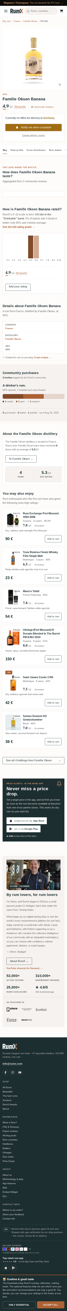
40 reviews (39, 565)
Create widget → (42, 357)
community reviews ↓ (43, 107)
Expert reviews (10, 1131)
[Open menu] (6, 11)
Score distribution (36, 150)
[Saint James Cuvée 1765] (13, 683)
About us (7, 1175)
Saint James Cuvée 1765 (38, 677)
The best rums (10, 1096)
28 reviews (39, 526)
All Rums (7, 1087)
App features (9, 1183)
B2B (5, 1187)
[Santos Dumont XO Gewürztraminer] (13, 722)
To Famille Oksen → (21, 458)
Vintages (7, 1152)
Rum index (8, 1156)
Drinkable (20, 106)
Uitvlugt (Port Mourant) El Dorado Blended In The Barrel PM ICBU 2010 (41, 633)
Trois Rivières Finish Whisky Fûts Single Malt (40, 554)
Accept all (50, 1305)
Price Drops (9, 1161)
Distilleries (8, 1144)
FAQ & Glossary (11, 1127)
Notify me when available (36, 127)
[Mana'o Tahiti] (13, 597)
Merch (6, 1109)
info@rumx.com (12, 1063)
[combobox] (41, 11)
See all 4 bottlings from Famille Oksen (33, 760)
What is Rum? (10, 1122)
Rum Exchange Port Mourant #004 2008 (41, 515)
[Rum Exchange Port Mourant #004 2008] (13, 519)
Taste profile (16, 150)
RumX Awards (10, 1104)
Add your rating (18, 286)
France (9, 328)
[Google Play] (13, 1268)
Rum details (55, 150)
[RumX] (16, 11)
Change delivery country (33, 135)
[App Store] (6, 1268)
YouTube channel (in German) (24, 968)
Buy (5, 150)
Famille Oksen (13, 339)
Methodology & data (13, 1179)
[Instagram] (13, 1072)
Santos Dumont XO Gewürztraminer (35, 718)
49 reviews (39, 603)
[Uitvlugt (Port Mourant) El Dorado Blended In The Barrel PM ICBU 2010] (13, 637)
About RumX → (19, 961)
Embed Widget (10, 1192)
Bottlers (6, 1148)
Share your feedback (13, 1214)
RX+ (5, 1196)
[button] (33, 58)
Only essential (19, 1305)
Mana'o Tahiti (31, 591)
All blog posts (9, 1135)
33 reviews (39, 690)
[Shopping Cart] (61, 11)
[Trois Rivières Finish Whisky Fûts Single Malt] (13, 558)
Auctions (7, 1100)
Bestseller (8, 1091)
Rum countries (10, 1139)
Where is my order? (13, 1210)
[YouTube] (20, 1072)
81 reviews (39, 728)
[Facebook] (5, 1072)
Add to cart (53, 539)
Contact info (9, 1218)
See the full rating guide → (19, 227)
